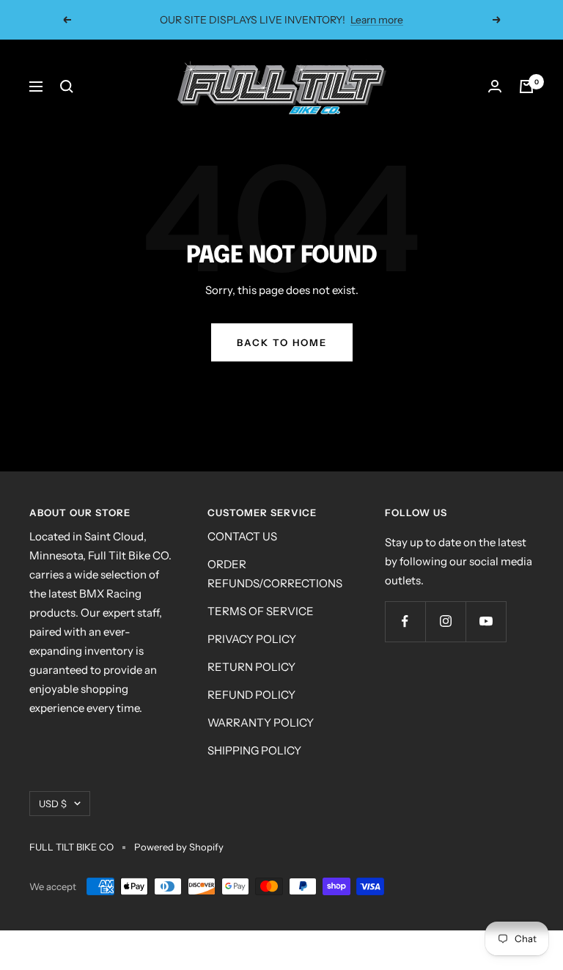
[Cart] (526, 86)
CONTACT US (242, 536)
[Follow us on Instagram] (445, 621)
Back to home (282, 342)
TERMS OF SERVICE (260, 611)
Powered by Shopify (179, 847)
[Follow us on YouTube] (486, 621)
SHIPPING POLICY (254, 750)
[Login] (494, 86)
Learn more (376, 19)
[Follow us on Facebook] (405, 621)
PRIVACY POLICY (251, 639)
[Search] (66, 86)
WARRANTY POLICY (260, 723)
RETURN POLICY (251, 667)
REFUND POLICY (251, 695)
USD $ (53, 803)
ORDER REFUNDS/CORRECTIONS (274, 573)
